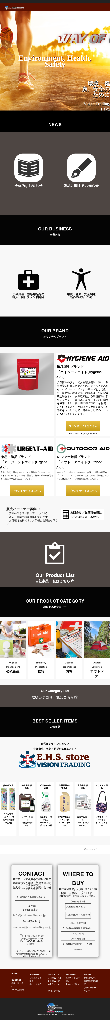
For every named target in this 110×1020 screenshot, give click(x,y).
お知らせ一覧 (54, 990)
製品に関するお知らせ (81, 185)
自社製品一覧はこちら (52, 580)
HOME (14, 973)
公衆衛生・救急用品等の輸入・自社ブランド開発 (28, 295)
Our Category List (55, 690)
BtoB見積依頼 (17, 989)
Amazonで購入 (72, 984)
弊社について (90, 977)
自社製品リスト (55, 977)
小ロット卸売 (36, 984)
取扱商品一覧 (54, 981)
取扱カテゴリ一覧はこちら (53, 697)
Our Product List (55, 575)
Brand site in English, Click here (83, 433)
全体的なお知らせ (29, 185)
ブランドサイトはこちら (83, 426)
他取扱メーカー (55, 984)
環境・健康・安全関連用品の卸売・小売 (81, 295)
